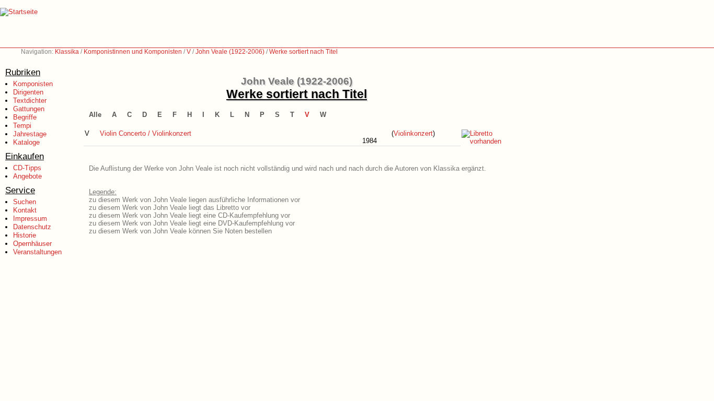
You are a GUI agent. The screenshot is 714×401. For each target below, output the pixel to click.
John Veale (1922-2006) (229, 51)
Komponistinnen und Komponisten (133, 51)
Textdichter (30, 100)
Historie (24, 235)
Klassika (67, 51)
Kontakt (25, 210)
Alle (95, 115)
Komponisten (33, 84)
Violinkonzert (413, 133)
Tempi (22, 125)
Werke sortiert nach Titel (303, 51)
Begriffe (25, 117)
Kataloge (26, 142)
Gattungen (28, 109)
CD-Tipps (27, 168)
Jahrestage (30, 134)
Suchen (24, 202)
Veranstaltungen (37, 252)
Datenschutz (32, 227)
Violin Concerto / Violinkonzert (145, 133)
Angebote (27, 176)
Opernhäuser (32, 243)
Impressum (30, 218)
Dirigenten (28, 92)
